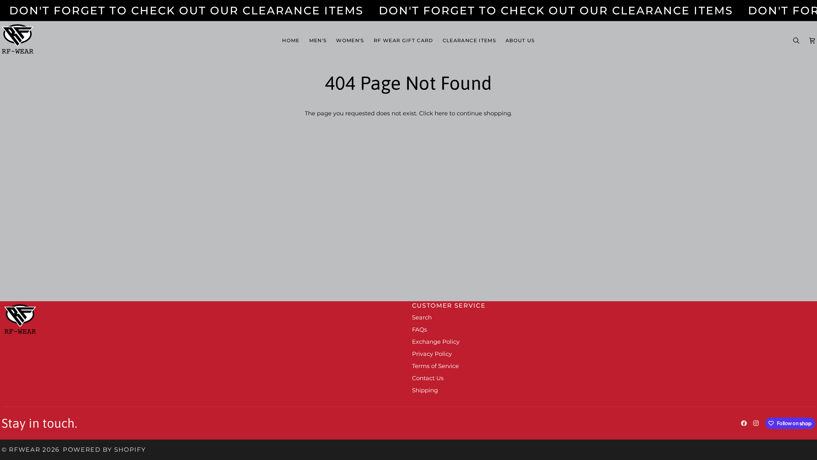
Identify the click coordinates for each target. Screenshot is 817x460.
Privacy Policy (432, 353)
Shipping (425, 390)
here (441, 113)
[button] (318, 40)
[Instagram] (756, 423)
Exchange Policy (436, 341)
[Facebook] (744, 423)
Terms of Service (435, 366)
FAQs (419, 329)
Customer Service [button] (449, 305)
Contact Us (428, 378)
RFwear (24, 449)
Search (422, 317)
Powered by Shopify (104, 449)
